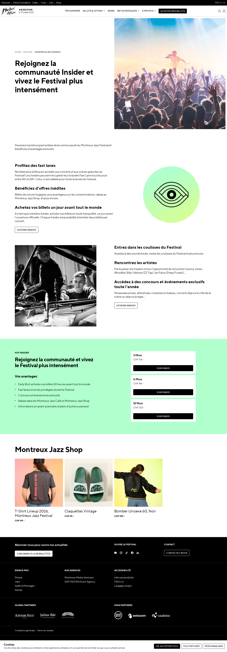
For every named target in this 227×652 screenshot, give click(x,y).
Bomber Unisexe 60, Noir (135, 511)
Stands (18, 590)
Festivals (6, 3)
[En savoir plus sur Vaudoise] (161, 614)
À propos (147, 11)
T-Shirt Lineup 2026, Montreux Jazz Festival (34, 513)
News (111, 11)
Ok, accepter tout (167, 646)
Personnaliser (214, 646)
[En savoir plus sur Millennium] (68, 614)
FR (216, 3)
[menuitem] (7, 2)
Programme (72, 11)
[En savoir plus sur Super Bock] (118, 614)
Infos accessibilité (124, 578)
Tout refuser (191, 646)
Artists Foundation (22, 3)
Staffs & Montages (25, 586)
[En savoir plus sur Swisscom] (137, 614)
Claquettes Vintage (81, 511)
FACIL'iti (119, 582)
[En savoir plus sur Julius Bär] (48, 614)
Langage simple (123, 586)
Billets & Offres (93, 11)
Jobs (17, 582)
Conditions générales (25, 631)
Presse (18, 578)
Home (18, 52)
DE (223, 3)
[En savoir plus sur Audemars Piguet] (24, 614)
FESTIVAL (28, 52)
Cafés (35, 3)
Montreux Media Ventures (79, 578)
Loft (51, 3)
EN (220, 3)
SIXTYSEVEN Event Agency (80, 582)
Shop (58, 3)
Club (43, 3)
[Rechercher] (219, 11)
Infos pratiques (127, 11)
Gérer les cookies (45, 631)
